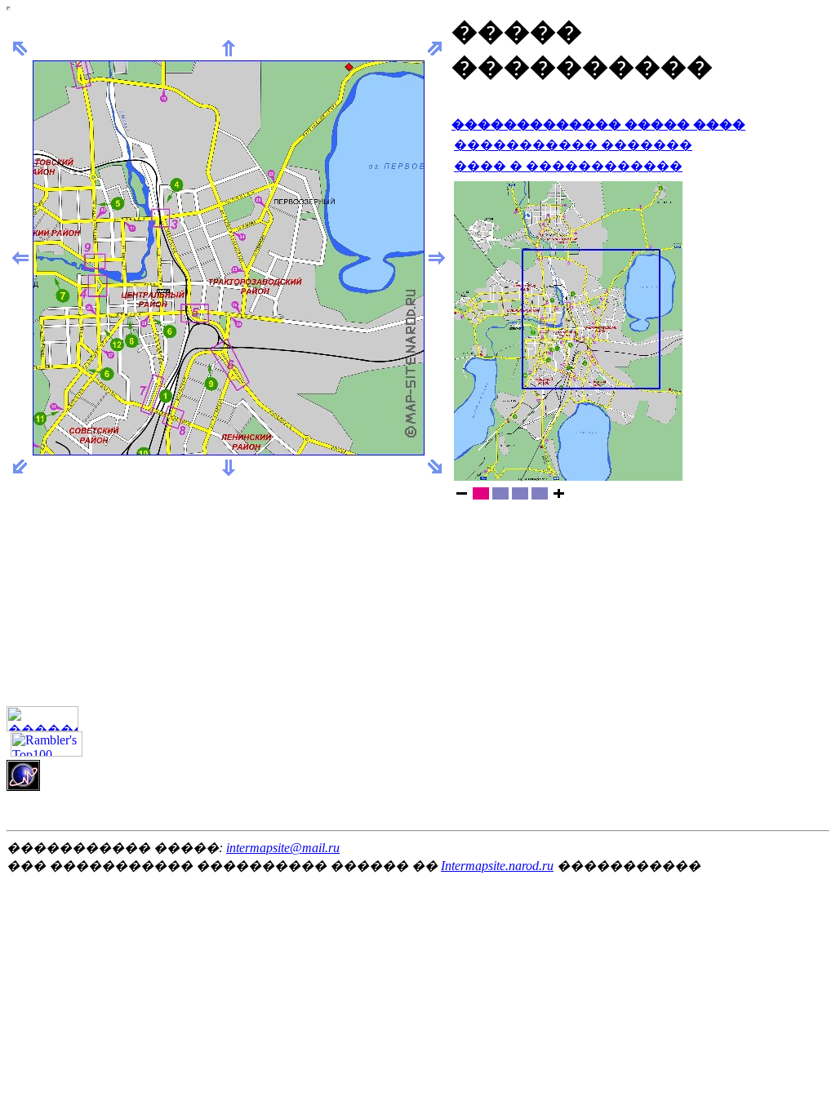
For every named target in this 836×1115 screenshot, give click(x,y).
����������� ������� (573, 145)
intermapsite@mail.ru (283, 848)
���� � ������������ (568, 166)
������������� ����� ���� (598, 124)
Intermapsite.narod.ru (497, 866)
